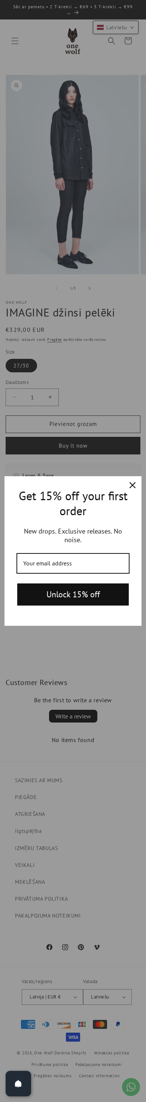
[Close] (133, 485)
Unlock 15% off (73, 594)
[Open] (18, 1083)
